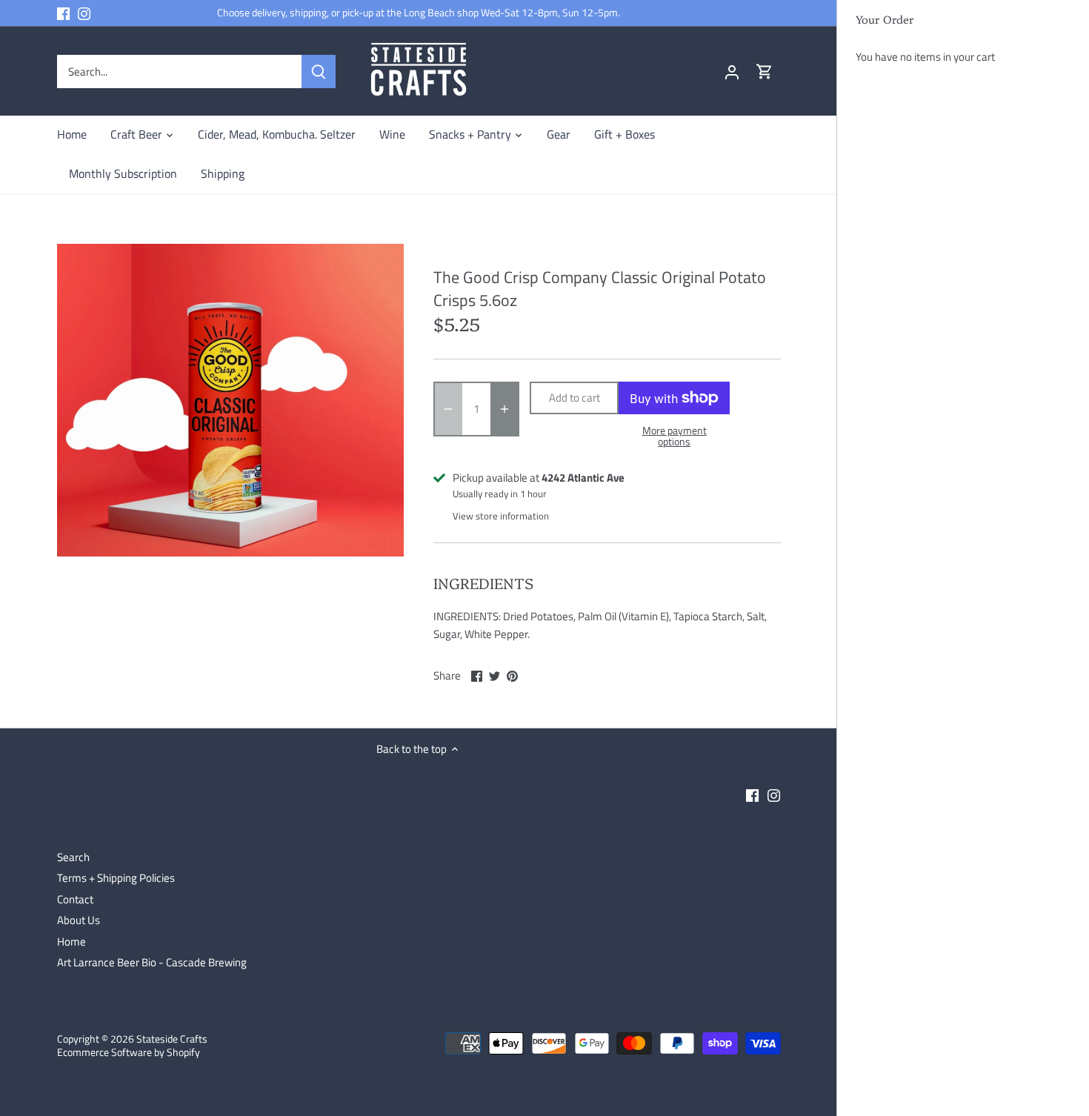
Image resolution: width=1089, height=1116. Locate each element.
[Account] (732, 71)
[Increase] (504, 409)
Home (71, 941)
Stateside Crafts (171, 1039)
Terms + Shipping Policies (116, 877)
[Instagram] (84, 13)
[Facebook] (63, 13)
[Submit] (318, 71)
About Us (78, 920)
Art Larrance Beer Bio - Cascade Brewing (152, 962)
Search (73, 857)
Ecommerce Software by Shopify (128, 1052)
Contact (75, 899)
